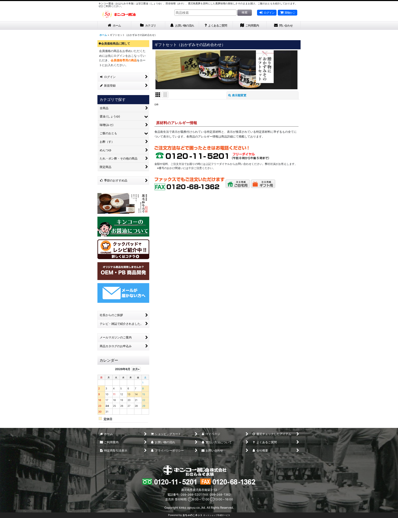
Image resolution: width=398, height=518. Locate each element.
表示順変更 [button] (239, 95)
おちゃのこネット (193, 515)
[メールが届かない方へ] (123, 292)
